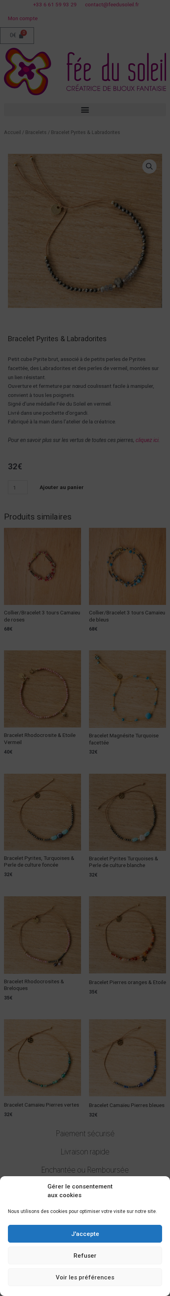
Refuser (85, 1255)
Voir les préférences (85, 1277)
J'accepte (85, 1233)
